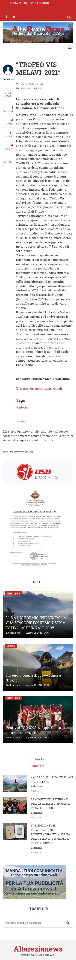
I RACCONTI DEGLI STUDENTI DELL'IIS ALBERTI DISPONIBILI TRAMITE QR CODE (50, 804)
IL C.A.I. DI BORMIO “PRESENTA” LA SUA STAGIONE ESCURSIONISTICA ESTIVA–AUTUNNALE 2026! (36, 622)
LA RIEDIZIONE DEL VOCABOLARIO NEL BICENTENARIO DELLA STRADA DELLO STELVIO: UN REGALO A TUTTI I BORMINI (51, 834)
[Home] (38, 30)
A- (5, 161)
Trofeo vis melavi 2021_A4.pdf (40, 388)
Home (5, 452)
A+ (10, 161)
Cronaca (11, 646)
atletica (23, 407)
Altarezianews (38, 948)
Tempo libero (13, 593)
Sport (38, 88)
